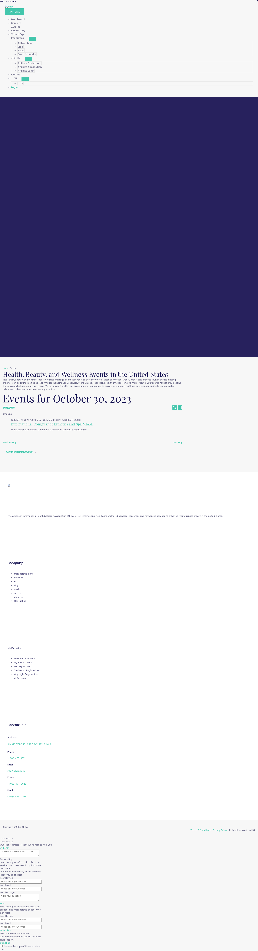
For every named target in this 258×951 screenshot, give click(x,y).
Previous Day (9, 442)
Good (3, 942)
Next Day (177, 442)
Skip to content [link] (8, 1)
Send (2, 903)
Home (5, 368)
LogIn (14, 87)
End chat (4, 847)
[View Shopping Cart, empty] (132, 91)
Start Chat (5, 930)
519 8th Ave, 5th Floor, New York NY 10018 (29, 743)
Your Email (5, 885)
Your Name (6, 877)
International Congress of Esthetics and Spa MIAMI (52, 424)
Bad (8, 942)
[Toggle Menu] (32, 39)
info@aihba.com (16, 770)
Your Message (7, 892)
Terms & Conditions (200, 830)
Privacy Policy (220, 830)
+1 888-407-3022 (16, 758)
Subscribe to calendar (19, 452)
